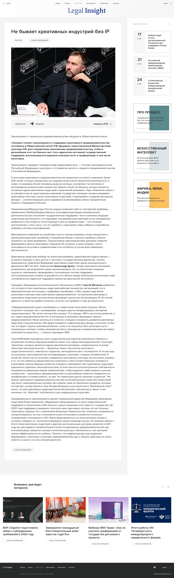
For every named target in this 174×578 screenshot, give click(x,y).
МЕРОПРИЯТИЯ (140, 24)
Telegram (39, 124)
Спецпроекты (104, 3)
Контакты (116, 3)
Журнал (67, 3)
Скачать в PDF (101, 124)
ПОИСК (8, 3)
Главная (57, 3)
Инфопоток (78, 3)
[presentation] (163, 487)
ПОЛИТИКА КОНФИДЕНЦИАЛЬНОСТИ (162, 574)
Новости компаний (39, 40)
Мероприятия (91, 3)
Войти (166, 3)
